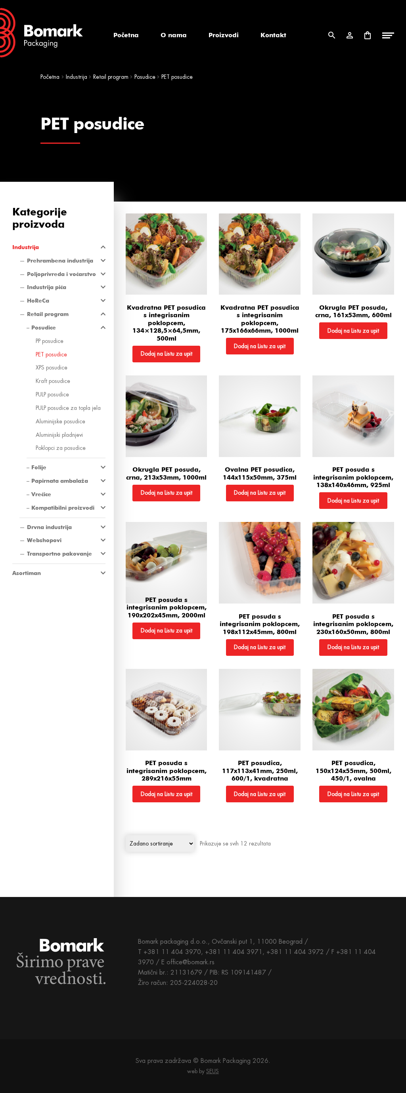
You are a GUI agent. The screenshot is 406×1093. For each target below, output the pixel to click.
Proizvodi (224, 35)
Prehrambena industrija (60, 260)
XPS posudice (51, 367)
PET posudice (51, 354)
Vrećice (41, 494)
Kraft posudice (53, 381)
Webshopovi (44, 540)
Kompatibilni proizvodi (62, 508)
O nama (174, 35)
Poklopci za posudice (61, 447)
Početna (126, 35)
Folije (38, 467)
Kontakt (273, 35)
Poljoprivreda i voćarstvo (61, 274)
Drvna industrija (49, 527)
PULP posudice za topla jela (68, 407)
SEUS (212, 1071)
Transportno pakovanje (59, 553)
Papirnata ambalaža (59, 481)
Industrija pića (46, 287)
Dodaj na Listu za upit (166, 353)
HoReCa (38, 300)
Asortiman (26, 573)
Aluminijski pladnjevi (59, 434)
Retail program (110, 76)
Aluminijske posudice (60, 421)
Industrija (76, 76)
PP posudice (49, 341)
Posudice (144, 76)
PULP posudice (52, 394)
